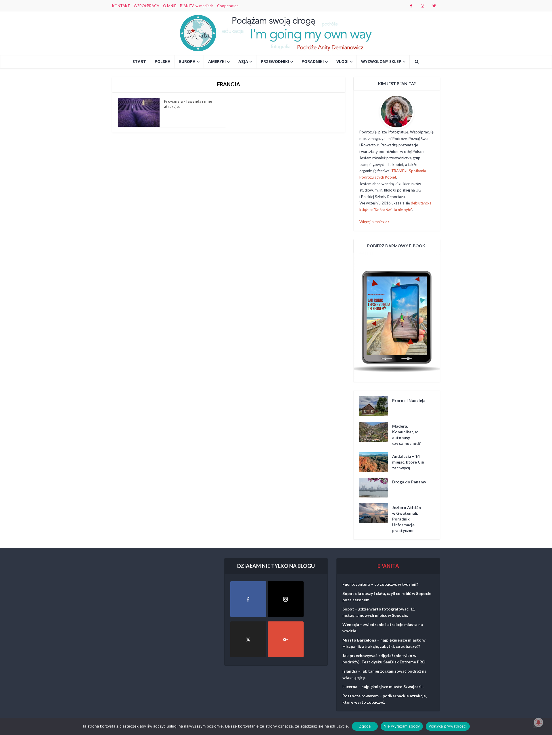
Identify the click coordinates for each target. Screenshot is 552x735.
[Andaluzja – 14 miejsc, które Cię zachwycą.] (375, 462)
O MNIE (169, 5)
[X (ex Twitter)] (248, 639)
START (139, 61)
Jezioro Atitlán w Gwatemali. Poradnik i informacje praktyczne (406, 519)
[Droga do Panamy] (375, 487)
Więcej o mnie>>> (374, 221)
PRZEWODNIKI (275, 61)
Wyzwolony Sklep (381, 61)
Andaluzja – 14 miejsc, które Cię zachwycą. (408, 462)
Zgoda (365, 726)
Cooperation (228, 5)
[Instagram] (286, 599)
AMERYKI (217, 61)
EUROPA (187, 61)
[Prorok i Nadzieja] (375, 406)
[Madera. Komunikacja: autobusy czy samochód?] (375, 432)
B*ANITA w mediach (196, 5)
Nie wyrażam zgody (402, 726)
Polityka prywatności (448, 726)
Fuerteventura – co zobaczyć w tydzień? (380, 584)
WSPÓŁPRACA (146, 5)
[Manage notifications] (538, 722)
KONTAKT (121, 5)
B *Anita (388, 566)
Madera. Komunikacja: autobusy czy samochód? (406, 435)
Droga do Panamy (409, 481)
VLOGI (342, 61)
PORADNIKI (313, 61)
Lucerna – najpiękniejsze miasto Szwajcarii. (382, 686)
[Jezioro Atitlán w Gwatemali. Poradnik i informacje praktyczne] (375, 513)
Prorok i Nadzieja (408, 400)
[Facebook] (248, 599)
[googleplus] (286, 639)
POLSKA (162, 61)
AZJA (243, 61)
